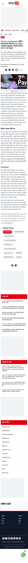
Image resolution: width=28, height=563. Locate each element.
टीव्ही (19, 524)
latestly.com (8, 223)
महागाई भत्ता (19, 257)
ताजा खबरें (5, 296)
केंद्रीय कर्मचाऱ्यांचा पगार (8, 257)
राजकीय (3, 519)
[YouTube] (9, 538)
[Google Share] (19, 71)
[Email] (20, 538)
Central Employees (8, 245)
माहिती (10, 35)
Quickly (8, 30)
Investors (22, 542)
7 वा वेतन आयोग (7, 232)
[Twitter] (6, 538)
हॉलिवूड (19, 521)
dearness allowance (8, 253)
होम (1, 35)
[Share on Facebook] (12, 265)
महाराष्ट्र (22, 30)
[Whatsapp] (13, 70)
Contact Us (17, 542)
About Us (4, 542)
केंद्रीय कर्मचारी (19, 253)
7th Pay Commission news (10, 240)
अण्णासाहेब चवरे (6, 65)
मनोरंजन (20, 516)
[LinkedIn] (14, 538)
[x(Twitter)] (9, 70)
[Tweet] (16, 265)
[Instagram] (11, 538)
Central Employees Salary (10, 249)
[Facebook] (6, 70)
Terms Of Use (10, 542)
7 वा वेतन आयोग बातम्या (19, 232)
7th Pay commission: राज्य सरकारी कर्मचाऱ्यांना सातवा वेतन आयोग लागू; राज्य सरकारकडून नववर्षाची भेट (13, 161)
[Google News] (17, 538)
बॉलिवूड (19, 519)
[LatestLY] (13, 4)
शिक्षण (3, 524)
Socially (17, 30)
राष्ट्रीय (5, 35)
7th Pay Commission (8, 236)
